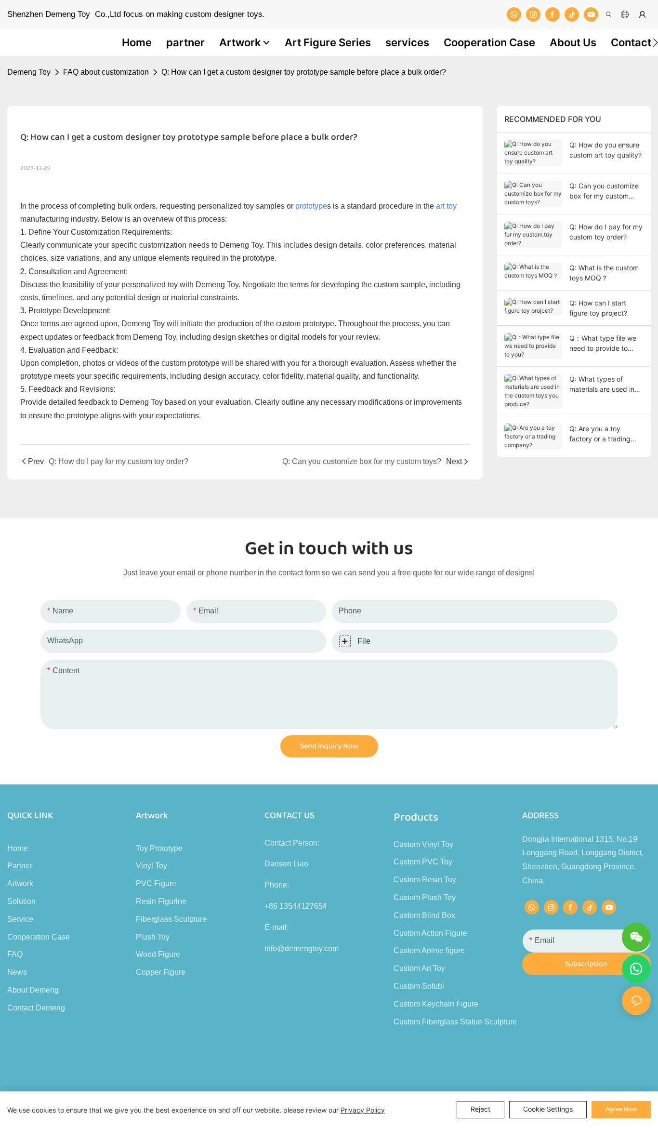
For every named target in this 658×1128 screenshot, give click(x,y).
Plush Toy (153, 937)
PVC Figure (156, 883)
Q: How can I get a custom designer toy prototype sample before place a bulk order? (303, 72)
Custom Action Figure (430, 933)
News (17, 972)
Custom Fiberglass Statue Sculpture (455, 1022)
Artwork (20, 883)
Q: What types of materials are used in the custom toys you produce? (601, 384)
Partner (19, 866)
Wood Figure (158, 954)
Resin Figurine (161, 901)
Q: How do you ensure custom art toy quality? (605, 150)
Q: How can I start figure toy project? (598, 308)
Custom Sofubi (419, 986)
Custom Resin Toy (425, 880)
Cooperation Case (38, 937)
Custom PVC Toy (423, 862)
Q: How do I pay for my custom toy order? (606, 232)
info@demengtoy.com (301, 948)
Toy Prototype (159, 848)
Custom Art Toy (419, 968)
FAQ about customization (106, 72)
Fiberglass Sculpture (171, 919)
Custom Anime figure (429, 950)
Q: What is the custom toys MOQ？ (604, 273)
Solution (21, 901)
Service (20, 919)
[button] (655, 42)
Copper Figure (160, 972)
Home (17, 848)
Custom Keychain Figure (436, 1004)
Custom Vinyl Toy (423, 844)
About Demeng (33, 990)
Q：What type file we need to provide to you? (602, 343)
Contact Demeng (36, 1008)
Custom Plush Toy (425, 897)
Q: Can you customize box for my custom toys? (604, 191)
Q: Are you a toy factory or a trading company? (600, 434)
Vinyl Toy (151, 866)
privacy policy (363, 1110)
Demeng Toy (29, 72)
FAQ (15, 954)
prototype (311, 206)
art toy (446, 206)
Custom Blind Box (424, 915)
